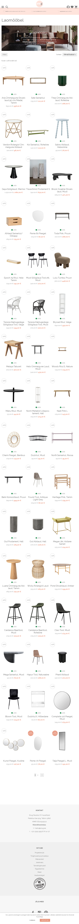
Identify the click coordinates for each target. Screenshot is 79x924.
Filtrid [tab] (4, 54)
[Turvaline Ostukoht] (40, 889)
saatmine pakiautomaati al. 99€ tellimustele (15, 11)
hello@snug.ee (40, 828)
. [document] (40, 917)
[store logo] (39, 4)
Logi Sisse (68, 7)
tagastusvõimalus (68, 11)
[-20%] (14, 95)
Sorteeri (58, 54)
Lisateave (32, 920)
